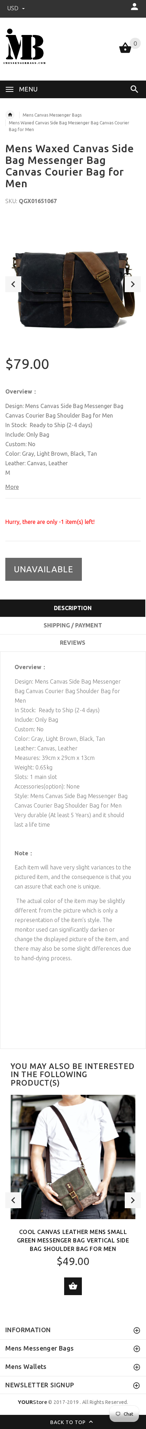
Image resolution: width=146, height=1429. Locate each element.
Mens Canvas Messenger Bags (52, 115)
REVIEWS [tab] (72, 642)
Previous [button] (13, 284)
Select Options (73, 1286)
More (12, 487)
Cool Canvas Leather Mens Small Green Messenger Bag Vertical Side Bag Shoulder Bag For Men (73, 1240)
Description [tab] (73, 608)
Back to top (68, 1422)
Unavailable (43, 569)
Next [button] (133, 284)
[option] (73, 284)
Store (32, 1402)
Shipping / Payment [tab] (73, 625)
